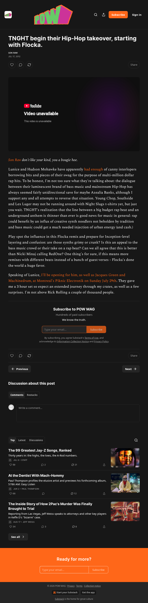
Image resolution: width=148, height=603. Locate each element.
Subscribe (118, 14)
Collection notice (92, 585)
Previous (22, 369)
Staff (24, 460)
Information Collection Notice (73, 341)
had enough (93, 169)
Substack (59, 598)
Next (128, 369)
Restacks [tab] (32, 395)
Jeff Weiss (28, 522)
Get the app (88, 592)
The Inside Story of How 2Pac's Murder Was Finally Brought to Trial (50, 506)
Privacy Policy (101, 341)
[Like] (12, 64)
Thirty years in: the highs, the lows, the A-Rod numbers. (42, 455)
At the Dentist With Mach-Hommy (36, 475)
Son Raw (13, 53)
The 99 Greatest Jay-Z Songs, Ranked (39, 450)
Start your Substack (66, 592)
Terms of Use (91, 337)
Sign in (137, 14)
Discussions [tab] (36, 440)
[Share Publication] (103, 14)
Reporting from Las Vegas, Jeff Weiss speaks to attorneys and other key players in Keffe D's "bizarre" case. (57, 515)
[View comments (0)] (20, 64)
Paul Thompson (30, 489)
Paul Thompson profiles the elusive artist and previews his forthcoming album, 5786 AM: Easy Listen (57, 482)
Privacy (71, 585)
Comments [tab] (16, 395)
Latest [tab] (22, 440)
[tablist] (24, 395)
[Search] (95, 14)
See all (15, 537)
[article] (74, 458)
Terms (79, 585)
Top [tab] (12, 440)
